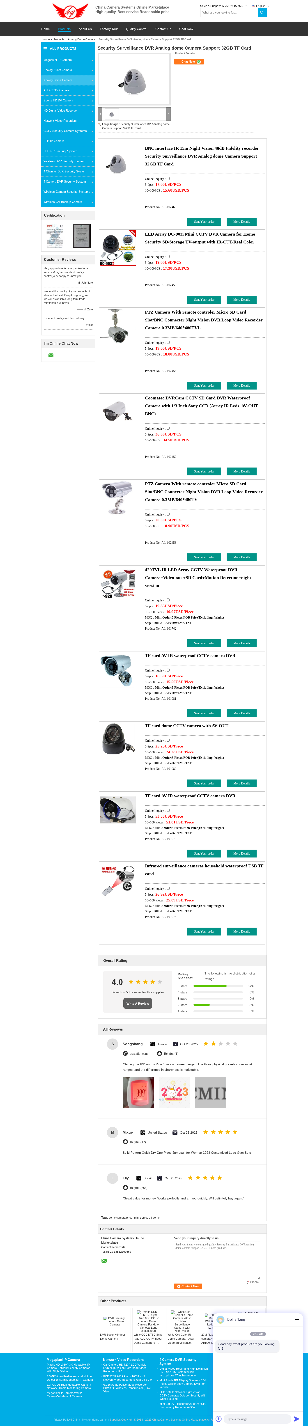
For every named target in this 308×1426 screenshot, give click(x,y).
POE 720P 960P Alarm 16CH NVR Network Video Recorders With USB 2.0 (127, 1378)
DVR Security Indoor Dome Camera (112, 1336)
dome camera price (120, 1217)
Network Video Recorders (60, 120)
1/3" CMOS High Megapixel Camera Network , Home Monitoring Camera (69, 1386)
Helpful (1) (171, 1053)
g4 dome (154, 1217)
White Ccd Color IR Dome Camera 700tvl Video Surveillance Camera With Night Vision (181, 1339)
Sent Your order (204, 221)
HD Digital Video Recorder (61, 110)
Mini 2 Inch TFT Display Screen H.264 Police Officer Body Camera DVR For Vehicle (183, 1384)
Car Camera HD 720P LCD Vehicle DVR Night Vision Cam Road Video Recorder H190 (125, 1368)
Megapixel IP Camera (58, 60)
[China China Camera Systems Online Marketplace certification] (54, 235)
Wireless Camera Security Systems (67, 191)
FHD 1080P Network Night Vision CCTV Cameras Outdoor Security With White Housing (183, 1396)
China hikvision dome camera (91, 1419)
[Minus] (296, 1319)
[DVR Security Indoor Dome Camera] (115, 1321)
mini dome (140, 1217)
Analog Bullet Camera (58, 70)
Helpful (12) (138, 1142)
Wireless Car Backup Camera (63, 202)
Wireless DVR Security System (64, 161)
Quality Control (136, 29)
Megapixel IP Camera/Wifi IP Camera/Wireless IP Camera (64, 1395)
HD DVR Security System (60, 151)
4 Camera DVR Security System (65, 181)
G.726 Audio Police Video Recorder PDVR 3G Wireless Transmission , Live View (127, 1388)
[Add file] (219, 1419)
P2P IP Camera (54, 141)
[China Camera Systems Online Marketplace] (68, 10)
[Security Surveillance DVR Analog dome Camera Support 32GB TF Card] (134, 79)
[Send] (296, 1419)
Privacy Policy (62, 1419)
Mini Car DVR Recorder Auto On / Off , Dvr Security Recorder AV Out (183, 1405)
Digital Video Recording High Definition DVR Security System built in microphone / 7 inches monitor (184, 1372)
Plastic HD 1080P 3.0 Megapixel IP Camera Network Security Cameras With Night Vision (68, 1368)
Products (64, 29)
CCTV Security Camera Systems (65, 131)
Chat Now (186, 29)
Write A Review (137, 1003)
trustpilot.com (139, 1053)
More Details (241, 221)
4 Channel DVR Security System (65, 171)
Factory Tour (109, 29)
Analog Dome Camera (81, 39)
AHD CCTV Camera (56, 90)
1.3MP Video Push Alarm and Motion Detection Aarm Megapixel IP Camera (70, 1378)
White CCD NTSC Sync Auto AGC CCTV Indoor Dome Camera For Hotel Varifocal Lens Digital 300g (148, 1339)
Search (262, 12)
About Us (85, 29)
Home (45, 29)
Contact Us (163, 29)
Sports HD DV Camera (58, 100)
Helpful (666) (138, 1188)
